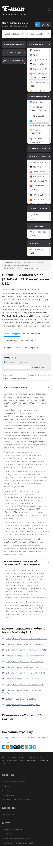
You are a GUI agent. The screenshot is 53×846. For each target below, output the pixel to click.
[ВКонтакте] (3, 747)
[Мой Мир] (11, 747)
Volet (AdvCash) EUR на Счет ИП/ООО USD (26, 638)
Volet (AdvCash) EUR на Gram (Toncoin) (25, 667)
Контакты (6, 834)
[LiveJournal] (19, 747)
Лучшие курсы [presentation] (13, 334)
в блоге (6, 742)
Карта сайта (8, 795)
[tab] (12, 334)
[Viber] (22, 747)
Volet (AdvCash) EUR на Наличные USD (25, 679)
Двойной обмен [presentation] (33, 334)
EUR (44, 111)
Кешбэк (6, 786)
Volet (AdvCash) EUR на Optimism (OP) (24, 661)
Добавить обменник (12, 829)
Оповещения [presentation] (30, 341)
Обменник (7, 375)
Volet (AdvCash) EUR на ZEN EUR (21, 699)
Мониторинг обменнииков (15, 781)
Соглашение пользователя (15, 838)
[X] (15, 747)
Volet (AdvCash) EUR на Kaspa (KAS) (23, 704)
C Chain (42, 77)
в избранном (8, 738)
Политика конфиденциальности (18, 843)
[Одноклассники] (7, 747)
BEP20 (34, 86)
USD (33, 111)
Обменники (8, 814)
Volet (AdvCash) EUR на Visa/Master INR (25, 656)
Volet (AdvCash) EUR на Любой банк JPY (25, 644)
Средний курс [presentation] (11, 341)
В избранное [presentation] (33, 348)
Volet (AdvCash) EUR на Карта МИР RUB (25, 673)
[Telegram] (34, 747)
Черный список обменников (16, 799)
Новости (6, 790)
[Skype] (30, 747)
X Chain (34, 77)
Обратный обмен (13, 348)
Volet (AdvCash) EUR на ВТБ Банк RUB (24, 684)
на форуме (43, 738)
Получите (24, 362)
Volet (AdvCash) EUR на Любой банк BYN (26, 650)
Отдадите (10, 362)
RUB (39, 111)
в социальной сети (26, 738)
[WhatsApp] (26, 747)
